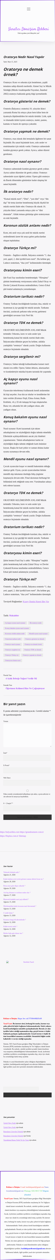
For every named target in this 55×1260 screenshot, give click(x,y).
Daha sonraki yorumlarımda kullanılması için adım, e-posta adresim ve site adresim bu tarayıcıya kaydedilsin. (26, 795)
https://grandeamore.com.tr (32, 832)
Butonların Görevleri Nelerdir (13, 1132)
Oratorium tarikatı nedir (13, 639)
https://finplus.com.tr (9, 836)
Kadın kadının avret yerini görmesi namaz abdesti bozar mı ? (23, 879)
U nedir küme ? (8, 913)
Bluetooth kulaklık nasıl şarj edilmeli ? (16, 899)
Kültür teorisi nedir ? (10, 926)
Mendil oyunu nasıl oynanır (38, 634)
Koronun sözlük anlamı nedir (15, 634)
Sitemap (22, 836)
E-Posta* (6, 765)
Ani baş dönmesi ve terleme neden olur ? (16, 893)
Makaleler (14, 615)
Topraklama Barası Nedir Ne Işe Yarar (16, 1140)
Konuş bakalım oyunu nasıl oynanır (17, 628)
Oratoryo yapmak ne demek (32, 655)
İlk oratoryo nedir (35, 623)
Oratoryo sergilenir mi (12, 650)
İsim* (5, 753)
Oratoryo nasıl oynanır (12, 644)
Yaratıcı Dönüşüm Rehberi (28, 29)
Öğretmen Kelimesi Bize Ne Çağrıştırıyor (25, 688)
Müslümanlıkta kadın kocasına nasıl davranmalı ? (19, 906)
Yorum (5, 721)
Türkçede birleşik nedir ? (11, 872)
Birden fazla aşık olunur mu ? (13, 933)
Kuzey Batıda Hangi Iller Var (36, 601)
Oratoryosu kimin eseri (12, 660)
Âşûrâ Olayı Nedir (9, 1123)
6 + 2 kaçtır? (8, 803)
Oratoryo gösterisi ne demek (34, 639)
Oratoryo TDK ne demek (32, 650)
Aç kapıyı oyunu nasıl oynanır (15, 623)
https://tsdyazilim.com (9, 832)
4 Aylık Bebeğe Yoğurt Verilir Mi (21, 678)
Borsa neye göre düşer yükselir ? (14, 886)
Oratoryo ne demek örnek (33, 644)
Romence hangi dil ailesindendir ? (14, 920)
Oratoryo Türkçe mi (11, 655)
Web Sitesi (6, 778)
